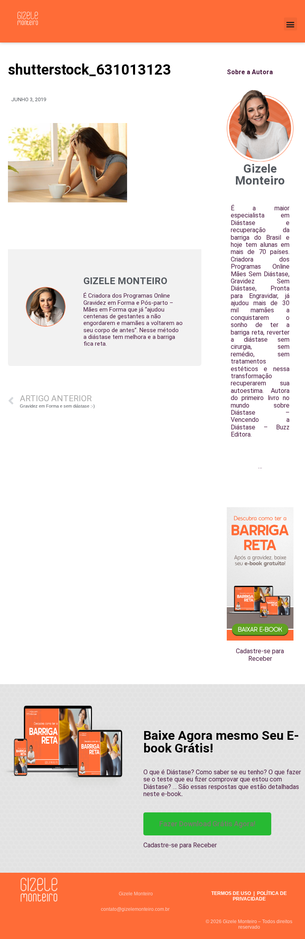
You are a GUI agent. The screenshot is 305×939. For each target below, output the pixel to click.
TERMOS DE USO (231, 893)
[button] (290, 24)
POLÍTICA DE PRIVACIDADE (260, 896)
